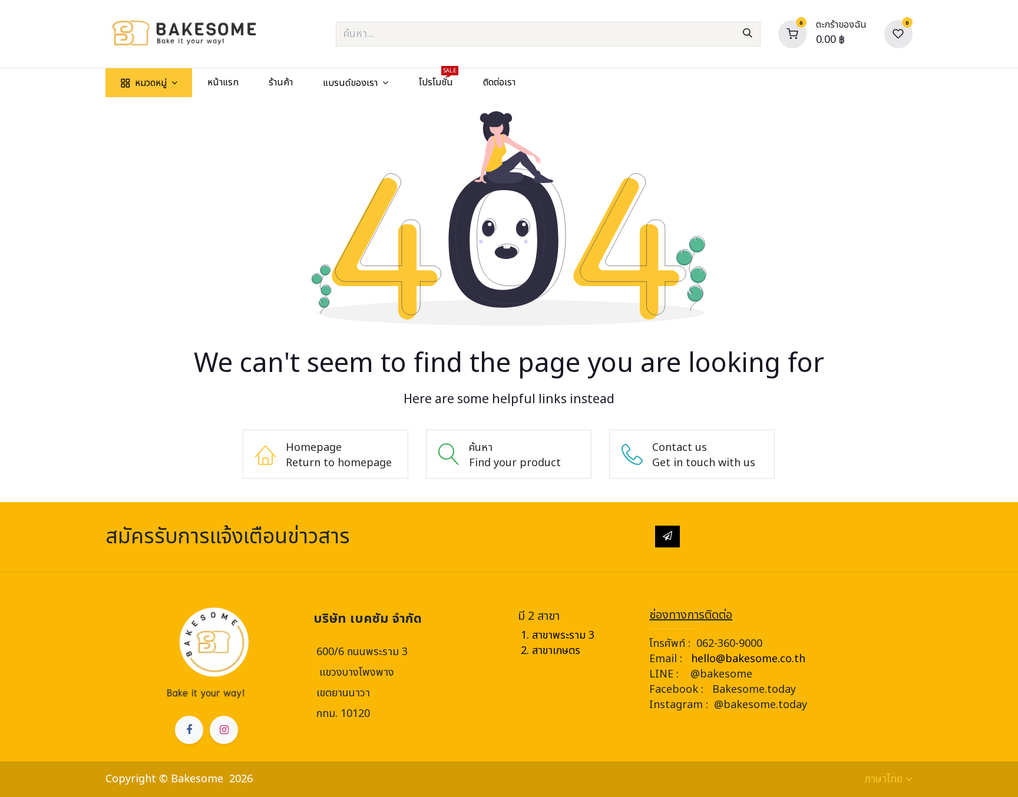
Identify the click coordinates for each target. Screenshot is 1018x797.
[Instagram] (224, 730)
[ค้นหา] (747, 34)
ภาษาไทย (884, 779)
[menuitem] (148, 82)
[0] (792, 33)
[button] (667, 536)
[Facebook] (189, 730)
